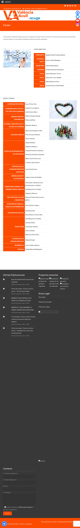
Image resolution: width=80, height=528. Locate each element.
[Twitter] (78, 17)
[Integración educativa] (65, 280)
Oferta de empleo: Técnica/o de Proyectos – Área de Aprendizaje (22, 290)
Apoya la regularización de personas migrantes (22, 281)
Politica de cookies (44, 307)
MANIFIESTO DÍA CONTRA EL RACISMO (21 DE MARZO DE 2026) (21, 299)
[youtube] (70, 6)
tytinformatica (69, 522)
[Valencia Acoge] (20, 15)
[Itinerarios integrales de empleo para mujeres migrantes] (54, 282)
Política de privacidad (45, 302)
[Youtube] (78, 20)
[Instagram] (78, 24)
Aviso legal (42, 297)
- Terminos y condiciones (25, 524)
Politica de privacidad (25, 507)
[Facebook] (78, 13)
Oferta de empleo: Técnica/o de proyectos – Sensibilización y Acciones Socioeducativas (22, 330)
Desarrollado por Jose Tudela (49, 522)
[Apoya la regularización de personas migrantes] (44, 282)
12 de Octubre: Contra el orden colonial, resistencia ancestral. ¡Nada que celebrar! (23, 319)
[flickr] (73, 6)
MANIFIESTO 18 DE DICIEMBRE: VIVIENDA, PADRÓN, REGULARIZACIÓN (22, 309)
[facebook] (65, 6)
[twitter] (68, 6)
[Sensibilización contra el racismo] (65, 286)
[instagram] (75, 6)
